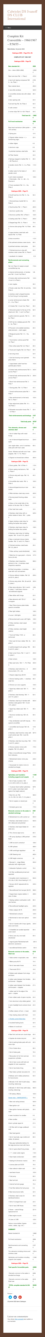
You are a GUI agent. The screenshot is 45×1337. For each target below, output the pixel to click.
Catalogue (23, 1301)
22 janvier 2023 (20, 49)
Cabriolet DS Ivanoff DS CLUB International (22, 14)
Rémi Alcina (11, 49)
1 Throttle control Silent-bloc (16, 1019)
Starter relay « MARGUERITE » (18, 1098)
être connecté (19, 1319)
